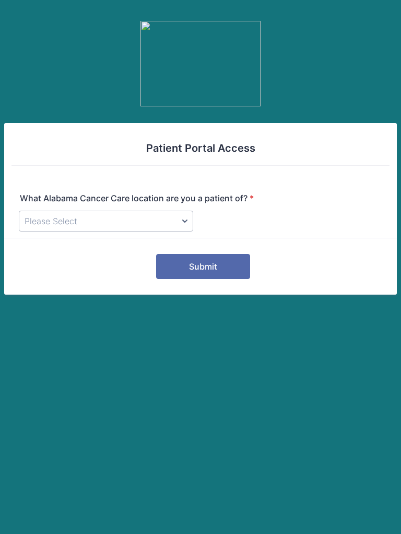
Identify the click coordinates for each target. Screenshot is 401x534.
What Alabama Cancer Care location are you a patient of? (137, 198)
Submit (203, 266)
